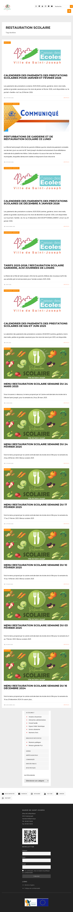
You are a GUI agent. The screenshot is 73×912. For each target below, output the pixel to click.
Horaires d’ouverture (35, 717)
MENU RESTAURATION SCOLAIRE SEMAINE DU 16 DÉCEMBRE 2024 (35, 687)
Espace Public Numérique (37, 726)
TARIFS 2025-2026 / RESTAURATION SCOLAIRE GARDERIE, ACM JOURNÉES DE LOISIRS (34, 266)
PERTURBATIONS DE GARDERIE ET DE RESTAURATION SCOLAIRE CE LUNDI (28, 138)
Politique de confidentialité (32, 888)
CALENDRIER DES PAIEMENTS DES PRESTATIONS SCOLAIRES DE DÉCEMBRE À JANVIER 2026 (35, 202)
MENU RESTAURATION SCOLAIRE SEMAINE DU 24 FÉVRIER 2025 (36, 445)
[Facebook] (48, 6)
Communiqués (8, 103)
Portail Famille (33, 723)
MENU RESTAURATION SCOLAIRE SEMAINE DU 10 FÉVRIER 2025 (35, 566)
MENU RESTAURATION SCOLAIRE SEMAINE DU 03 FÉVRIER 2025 (36, 626)
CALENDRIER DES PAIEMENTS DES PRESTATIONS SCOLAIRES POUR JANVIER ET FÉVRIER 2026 (35, 76)
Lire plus (66, 97)
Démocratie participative (33, 738)
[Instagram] (45, 6)
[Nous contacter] (51, 6)
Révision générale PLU (36, 745)
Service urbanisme (34, 729)
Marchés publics (31, 763)
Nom (23, 857)
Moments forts (33, 732)
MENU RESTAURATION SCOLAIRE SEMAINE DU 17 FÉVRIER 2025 (35, 506)
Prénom (24, 850)
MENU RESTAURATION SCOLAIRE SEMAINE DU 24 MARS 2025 (36, 385)
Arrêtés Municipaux (32, 755)
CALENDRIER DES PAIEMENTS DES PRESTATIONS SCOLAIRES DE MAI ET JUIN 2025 (35, 325)
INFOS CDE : (7, 42)
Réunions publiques (35, 742)
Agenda (28, 751)
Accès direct (30, 712)
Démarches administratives (37, 720)
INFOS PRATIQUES (31, 768)
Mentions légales (30, 885)
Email (24, 864)
